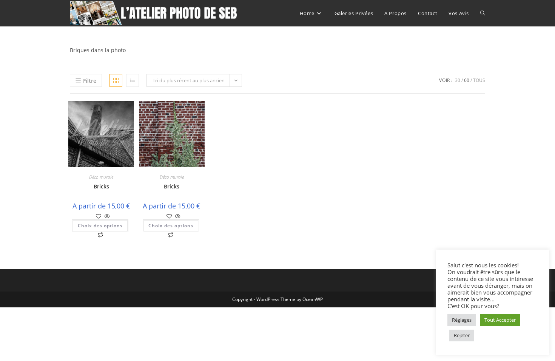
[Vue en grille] (115, 80)
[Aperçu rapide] (106, 216)
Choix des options (100, 225)
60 (466, 80)
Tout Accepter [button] (500, 319)
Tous (479, 80)
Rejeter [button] (462, 335)
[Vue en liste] (132, 80)
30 (457, 80)
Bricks (101, 186)
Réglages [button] (462, 319)
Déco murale (101, 177)
